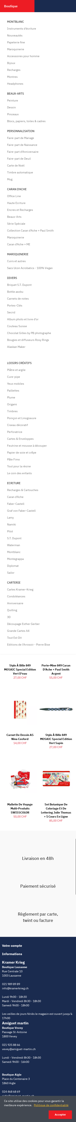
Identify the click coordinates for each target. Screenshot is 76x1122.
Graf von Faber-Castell (21, 510)
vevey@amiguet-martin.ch (19, 1049)
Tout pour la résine (19, 466)
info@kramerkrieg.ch (15, 988)
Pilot (10, 531)
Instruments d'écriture (21, 28)
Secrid (11, 312)
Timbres (12, 411)
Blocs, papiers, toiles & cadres (26, 121)
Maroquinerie (15, 49)
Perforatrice (14, 432)
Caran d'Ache (17, 189)
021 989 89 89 (11, 984)
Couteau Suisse (17, 326)
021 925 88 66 (11, 1045)
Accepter (60, 1114)
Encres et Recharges (20, 210)
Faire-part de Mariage (20, 138)
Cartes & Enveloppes (20, 439)
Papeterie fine (16, 42)
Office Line (14, 196)
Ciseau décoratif (17, 425)
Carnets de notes (18, 298)
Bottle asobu (15, 292)
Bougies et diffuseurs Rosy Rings (28, 340)
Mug (9, 179)
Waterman (13, 545)
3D (9, 617)
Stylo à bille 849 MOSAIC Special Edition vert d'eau (20, 669)
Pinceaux (13, 114)
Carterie (13, 582)
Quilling (12, 610)
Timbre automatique (20, 172)
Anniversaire (15, 603)
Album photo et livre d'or (23, 319)
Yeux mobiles (15, 383)
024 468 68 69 (11, 1091)
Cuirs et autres (16, 261)
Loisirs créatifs (19, 363)
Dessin (11, 107)
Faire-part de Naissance (22, 145)
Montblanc (15, 21)
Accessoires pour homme (23, 56)
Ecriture (13, 483)
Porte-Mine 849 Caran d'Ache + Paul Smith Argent (56, 669)
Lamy (10, 517)
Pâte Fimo (13, 459)
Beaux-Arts (15, 93)
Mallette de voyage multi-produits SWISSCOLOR (20, 808)
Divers (12, 278)
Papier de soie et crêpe (21, 452)
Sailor (10, 572)
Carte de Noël (16, 165)
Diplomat (13, 566)
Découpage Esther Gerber (23, 624)
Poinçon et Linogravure (21, 418)
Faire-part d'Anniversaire (23, 152)
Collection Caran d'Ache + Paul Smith (30, 230)
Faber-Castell (15, 504)
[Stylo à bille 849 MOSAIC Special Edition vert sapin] (56, 709)
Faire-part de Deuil (19, 158)
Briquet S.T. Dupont (19, 285)
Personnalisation (20, 131)
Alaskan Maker (16, 347)
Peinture (12, 100)
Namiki (11, 524)
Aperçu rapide (27, 695)
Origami (12, 404)
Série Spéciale (16, 223)
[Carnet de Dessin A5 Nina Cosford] (20, 709)
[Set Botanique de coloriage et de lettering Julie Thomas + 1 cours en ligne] (56, 778)
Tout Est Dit (14, 637)
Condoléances (16, 596)
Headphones (15, 83)
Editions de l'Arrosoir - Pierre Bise (28, 644)
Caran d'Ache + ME (18, 244)
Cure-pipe (13, 377)
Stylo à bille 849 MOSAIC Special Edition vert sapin (56, 739)
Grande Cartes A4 (18, 631)
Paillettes (13, 390)
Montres (12, 77)
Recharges (13, 70)
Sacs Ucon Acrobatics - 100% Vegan (30, 268)
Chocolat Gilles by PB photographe (29, 333)
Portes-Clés (14, 305)
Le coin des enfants (19, 473)
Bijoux (11, 63)
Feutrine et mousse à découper (27, 445)
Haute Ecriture (16, 203)
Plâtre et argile (16, 370)
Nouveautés (14, 35)
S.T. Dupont (14, 538)
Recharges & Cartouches (22, 490)
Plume (11, 397)
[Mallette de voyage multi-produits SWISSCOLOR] (20, 778)
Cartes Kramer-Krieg (20, 589)
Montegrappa (15, 559)
